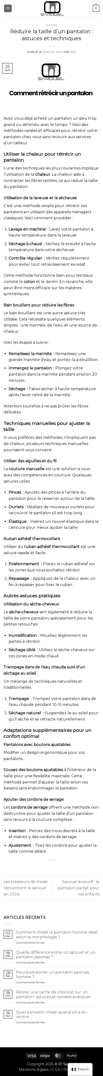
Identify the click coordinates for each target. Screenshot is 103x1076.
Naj (73, 52)
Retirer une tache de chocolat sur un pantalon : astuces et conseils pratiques (53, 994)
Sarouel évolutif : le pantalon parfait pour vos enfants (78, 887)
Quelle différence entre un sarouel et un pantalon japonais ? (55, 954)
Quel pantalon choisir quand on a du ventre (51, 1014)
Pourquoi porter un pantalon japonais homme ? (52, 974)
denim (52, 281)
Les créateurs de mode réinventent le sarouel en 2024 (26, 887)
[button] (8, 8)
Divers (51, 25)
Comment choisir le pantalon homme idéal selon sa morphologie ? (56, 934)
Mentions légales (34, 1069)
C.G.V (56, 1069)
